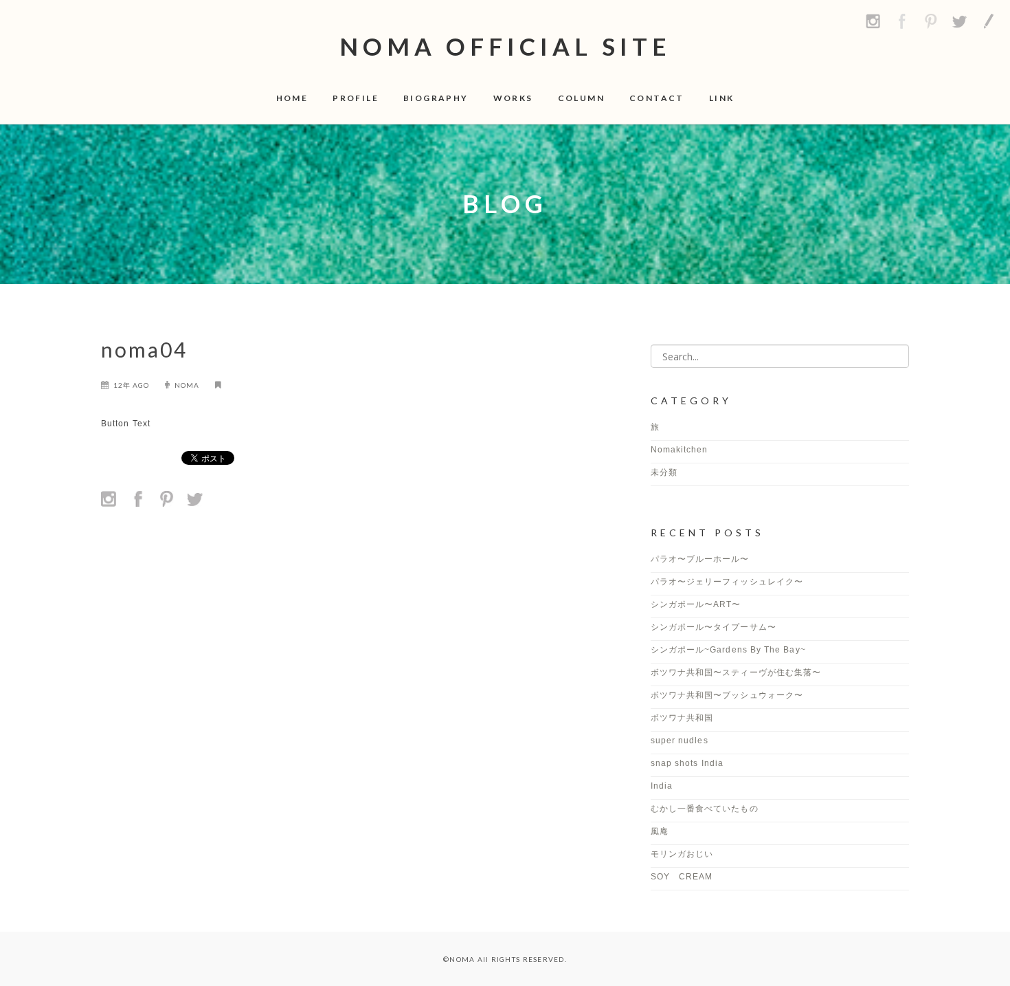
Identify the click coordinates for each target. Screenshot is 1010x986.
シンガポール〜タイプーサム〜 (718, 627)
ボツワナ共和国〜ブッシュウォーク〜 (727, 695)
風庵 (660, 831)
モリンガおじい (682, 854)
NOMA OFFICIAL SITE (505, 46)
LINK (721, 98)
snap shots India (687, 763)
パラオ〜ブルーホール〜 (700, 559)
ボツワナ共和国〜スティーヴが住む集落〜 (736, 672)
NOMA (187, 385)
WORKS (513, 98)
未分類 (664, 472)
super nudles (679, 740)
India (662, 786)
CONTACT (656, 98)
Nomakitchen (679, 449)
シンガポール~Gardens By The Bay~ (728, 650)
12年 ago (131, 385)
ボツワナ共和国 (682, 718)
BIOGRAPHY (436, 98)
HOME (292, 98)
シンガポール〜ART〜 (696, 604)
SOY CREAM (682, 876)
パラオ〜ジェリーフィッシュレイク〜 (727, 582)
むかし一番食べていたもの (705, 808)
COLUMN (581, 98)
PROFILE (356, 98)
